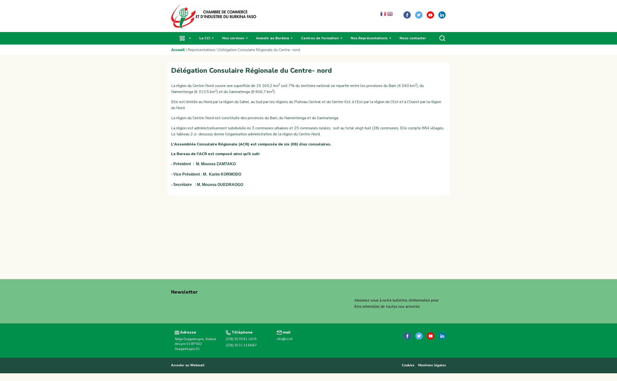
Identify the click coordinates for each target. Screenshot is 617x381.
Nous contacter (413, 38)
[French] (383, 15)
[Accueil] (213, 15)
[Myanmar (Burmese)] (397, 15)
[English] (390, 15)
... (182, 38)
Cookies (408, 365)
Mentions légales (432, 365)
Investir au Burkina (272, 38)
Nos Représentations (369, 38)
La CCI (204, 38)
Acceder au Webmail (187, 365)
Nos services (233, 38)
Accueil (178, 50)
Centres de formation (320, 38)
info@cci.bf (285, 339)
